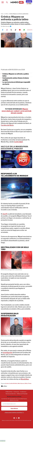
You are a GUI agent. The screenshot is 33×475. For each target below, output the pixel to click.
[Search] (7, 2)
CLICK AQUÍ (18, 142)
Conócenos (16, 391)
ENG (30, 3)
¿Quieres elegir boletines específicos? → (14, 412)
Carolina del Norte (7, 125)
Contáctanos (23, 391)
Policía (26, 383)
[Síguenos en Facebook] (14, 418)
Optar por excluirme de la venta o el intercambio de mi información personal (16, 420)
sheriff (5, 214)
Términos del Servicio (11, 393)
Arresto (7, 383)
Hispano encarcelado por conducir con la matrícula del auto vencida (16, 111)
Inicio (2, 13)
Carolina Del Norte (13, 383)
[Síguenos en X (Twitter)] (16, 418)
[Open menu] (2, 2)
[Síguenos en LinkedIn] (18, 418)
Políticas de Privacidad (22, 393)
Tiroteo (29, 383)
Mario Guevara (6, 26)
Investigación (7, 352)
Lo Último (6, 13)
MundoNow (25, 379)
